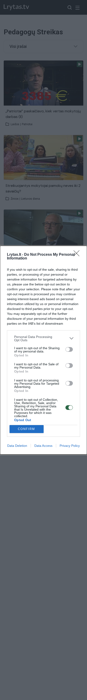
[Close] (78, 254)
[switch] (69, 349)
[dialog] (43, 350)
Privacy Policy (70, 446)
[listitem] (43, 338)
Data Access (43, 446)
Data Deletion (17, 446)
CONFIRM (26, 429)
